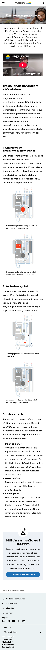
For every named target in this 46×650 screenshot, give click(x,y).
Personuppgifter (8, 637)
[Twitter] (18, 621)
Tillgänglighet (7, 642)
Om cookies (7, 639)
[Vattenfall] (23, 3)
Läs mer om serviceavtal (23, 574)
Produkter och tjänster (15, 599)
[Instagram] (8, 621)
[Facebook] (3, 621)
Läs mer (9, 613)
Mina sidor (10, 608)
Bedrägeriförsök (8, 647)
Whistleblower (8, 644)
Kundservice (11, 603)
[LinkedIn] (23, 621)
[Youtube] (13, 621)
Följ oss (5, 617)
